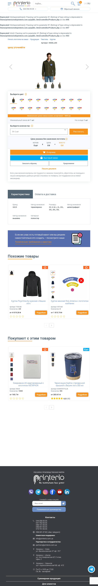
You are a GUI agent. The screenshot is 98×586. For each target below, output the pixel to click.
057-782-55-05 (41, 523)
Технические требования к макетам (33, 241)
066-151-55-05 (41, 525)
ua (85, 3)
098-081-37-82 (41, 532)
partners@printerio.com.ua (46, 545)
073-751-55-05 (41, 529)
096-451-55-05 (41, 527)
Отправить (63, 503)
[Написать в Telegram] (91, 569)
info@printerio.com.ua (44, 538)
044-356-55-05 (41, 520)
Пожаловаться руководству (49, 509)
